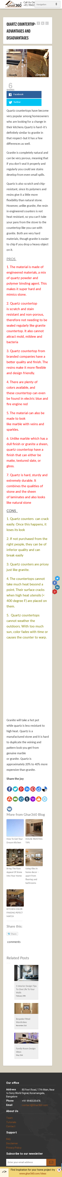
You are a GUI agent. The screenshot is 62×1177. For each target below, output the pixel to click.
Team (9, 1118)
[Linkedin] (27, 789)
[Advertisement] (31, 683)
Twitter (58, 578)
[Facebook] (9, 789)
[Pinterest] (32, 789)
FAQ (8, 1139)
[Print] (38, 799)
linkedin (58, 587)
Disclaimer (12, 1143)
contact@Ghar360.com (35, 1105)
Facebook (55, 583)
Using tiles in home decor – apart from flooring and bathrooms (32, 875)
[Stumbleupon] (9, 799)
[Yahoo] (32, 799)
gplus (55, 591)
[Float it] (44, 799)
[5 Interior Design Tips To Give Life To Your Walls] (26, 974)
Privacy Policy (13, 1147)
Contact (10, 1126)
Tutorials (11, 1122)
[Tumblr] (27, 799)
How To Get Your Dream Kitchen (15, 841)
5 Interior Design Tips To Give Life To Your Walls (26, 989)
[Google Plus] (21, 789)
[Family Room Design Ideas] (26, 1039)
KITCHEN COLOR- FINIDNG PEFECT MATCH (15, 913)
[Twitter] (15, 789)
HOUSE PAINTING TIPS (34, 841)
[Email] (15, 799)
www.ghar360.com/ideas (32, 1174)
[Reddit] (38, 789)
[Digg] (21, 799)
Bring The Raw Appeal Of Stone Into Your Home (14, 872)
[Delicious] (44, 789)
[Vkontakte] (9, 809)
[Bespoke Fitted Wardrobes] (26, 1009)
